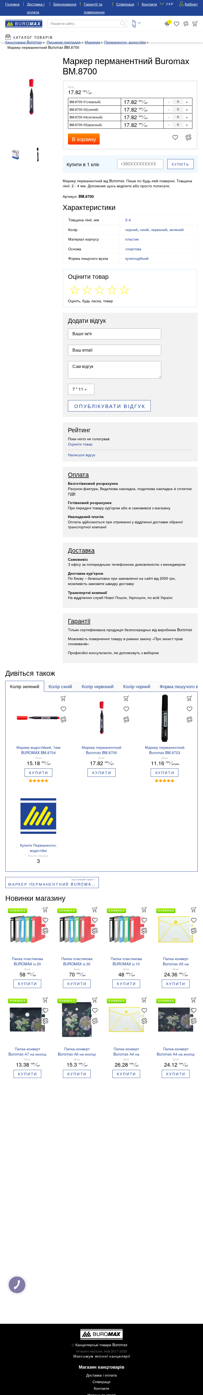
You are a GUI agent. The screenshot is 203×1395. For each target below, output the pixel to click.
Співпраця (125, 4)
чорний (131, 229)
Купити (38, 772)
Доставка (81, 550)
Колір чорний (136, 686)
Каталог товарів (33, 37)
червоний (159, 229)
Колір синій (60, 686)
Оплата (78, 475)
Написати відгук (81, 454)
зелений (176, 229)
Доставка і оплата (101, 1375)
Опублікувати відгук (109, 405)
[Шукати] (123, 23)
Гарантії (79, 621)
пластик (132, 239)
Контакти (149, 4)
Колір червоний (98, 686)
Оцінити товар (80, 444)
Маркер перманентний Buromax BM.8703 (53, 884)
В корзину (84, 139)
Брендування (64, 4)
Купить (181, 164)
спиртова (133, 248)
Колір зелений (24, 686)
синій (144, 229)
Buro (28, 24)
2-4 (128, 219)
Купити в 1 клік (83, 164)
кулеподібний (137, 258)
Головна (12, 4)
